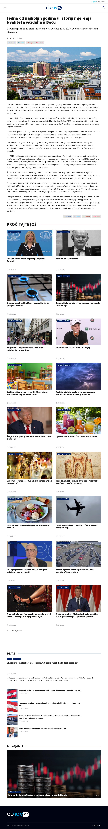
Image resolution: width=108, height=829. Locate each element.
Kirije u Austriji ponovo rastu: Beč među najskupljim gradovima (25, 348)
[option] (54, 774)
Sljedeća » (18, 631)
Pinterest (40, 42)
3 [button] (98, 796)
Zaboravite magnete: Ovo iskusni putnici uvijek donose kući (29, 482)
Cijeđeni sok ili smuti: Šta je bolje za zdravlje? (77, 436)
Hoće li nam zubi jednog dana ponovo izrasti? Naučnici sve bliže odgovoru (77, 482)
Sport (67, 321)
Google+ (31, 42)
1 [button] (94, 796)
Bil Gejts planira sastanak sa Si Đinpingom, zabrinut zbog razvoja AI (27, 570)
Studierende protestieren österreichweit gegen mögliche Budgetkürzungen (42, 663)
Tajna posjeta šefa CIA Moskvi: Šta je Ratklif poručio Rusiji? (76, 526)
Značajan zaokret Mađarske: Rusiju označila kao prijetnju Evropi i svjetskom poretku (77, 615)
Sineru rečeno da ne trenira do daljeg (73, 347)
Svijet (18, 232)
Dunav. (27, 826)
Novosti (11, 232)
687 (13, 631)
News (9, 659)
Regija (67, 232)
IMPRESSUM (96, 826)
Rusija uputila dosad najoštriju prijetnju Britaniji (26, 259)
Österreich (17, 659)
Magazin (60, 409)
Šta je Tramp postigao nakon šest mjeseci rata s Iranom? (29, 437)
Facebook (12, 42)
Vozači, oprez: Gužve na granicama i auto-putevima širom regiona (75, 570)
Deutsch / (101, 2)
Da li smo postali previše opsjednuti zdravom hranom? (28, 526)
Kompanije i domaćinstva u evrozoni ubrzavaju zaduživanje (78, 304)
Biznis (11, 276)
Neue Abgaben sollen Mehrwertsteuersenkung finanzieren (42, 728)
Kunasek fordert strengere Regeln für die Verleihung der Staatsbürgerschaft (50, 690)
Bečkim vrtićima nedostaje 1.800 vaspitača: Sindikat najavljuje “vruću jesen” (27, 393)
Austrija (10, 38)
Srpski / (94, 2)
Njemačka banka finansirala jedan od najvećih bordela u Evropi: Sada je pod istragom (29, 615)
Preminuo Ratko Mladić (67, 258)
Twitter (21, 42)
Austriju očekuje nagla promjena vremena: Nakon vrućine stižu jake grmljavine (76, 393)
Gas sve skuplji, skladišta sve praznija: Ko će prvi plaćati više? (28, 304)
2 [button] (96, 796)
